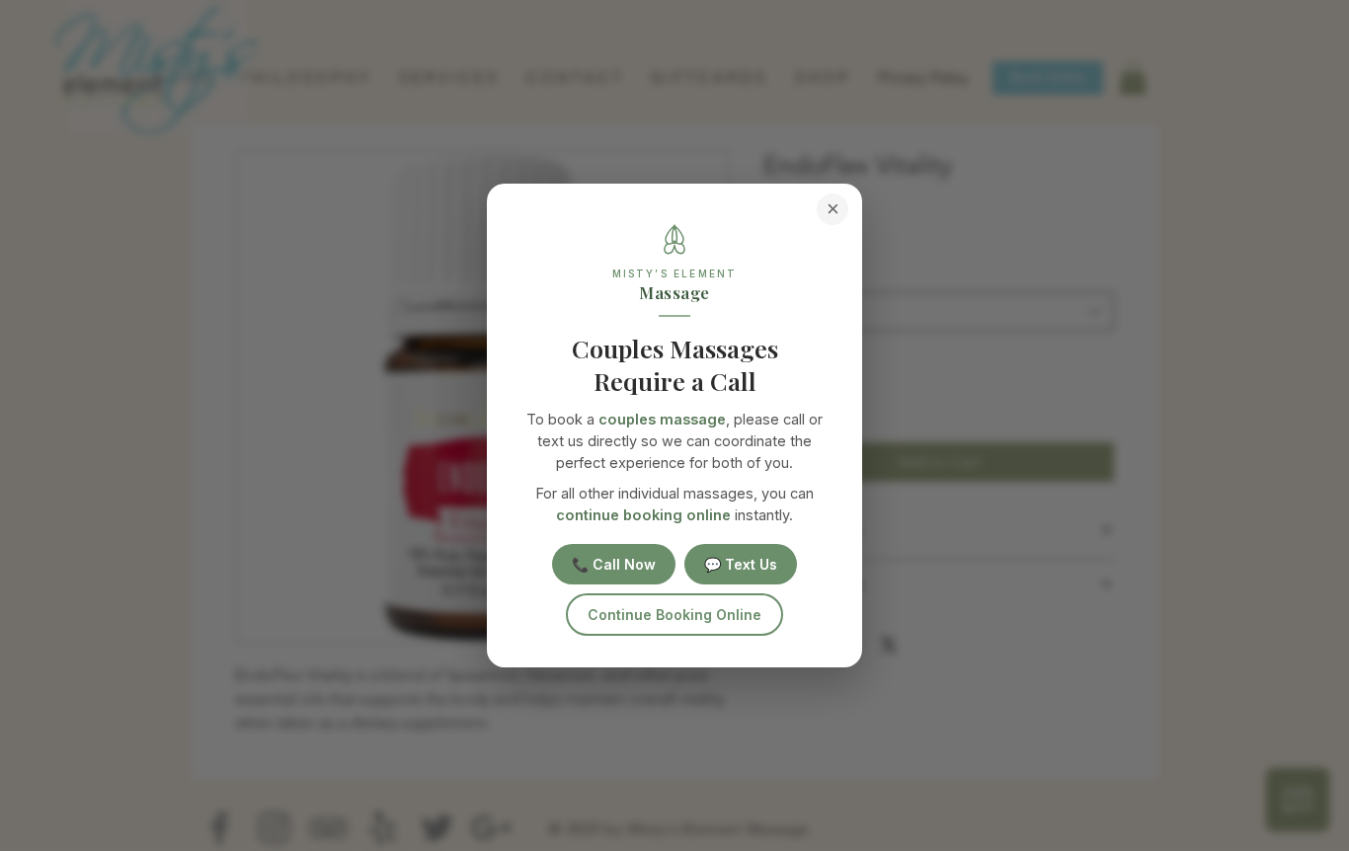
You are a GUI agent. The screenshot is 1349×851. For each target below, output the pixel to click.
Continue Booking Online (674, 614)
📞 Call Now (614, 564)
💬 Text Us (740, 564)
